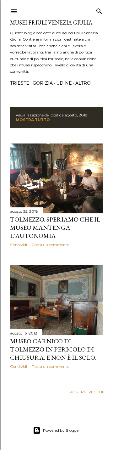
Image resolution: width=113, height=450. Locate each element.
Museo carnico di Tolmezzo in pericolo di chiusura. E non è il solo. (53, 349)
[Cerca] (99, 10)
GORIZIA (43, 83)
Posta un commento (50, 244)
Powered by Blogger (61, 430)
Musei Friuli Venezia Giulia (51, 22)
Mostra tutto (33, 119)
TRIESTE (19, 83)
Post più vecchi (86, 392)
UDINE (64, 83)
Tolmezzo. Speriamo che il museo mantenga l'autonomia (55, 227)
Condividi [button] (18, 244)
